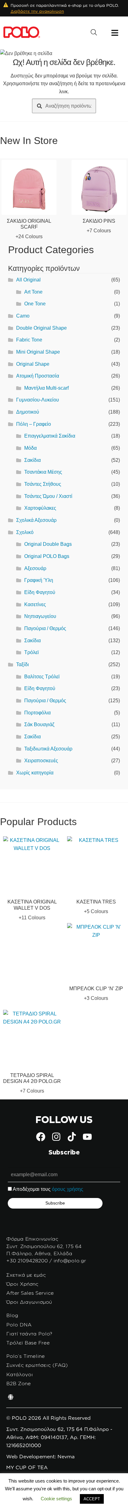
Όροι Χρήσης (22, 1284)
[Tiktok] (71, 1136)
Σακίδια (32, 460)
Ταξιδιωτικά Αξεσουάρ (48, 748)
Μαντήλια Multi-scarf (46, 388)
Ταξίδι (22, 664)
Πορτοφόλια (37, 712)
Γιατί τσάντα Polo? (29, 1333)
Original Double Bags (48, 544)
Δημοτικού (27, 412)
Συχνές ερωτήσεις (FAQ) (37, 1365)
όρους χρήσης (67, 1189)
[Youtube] (87, 1136)
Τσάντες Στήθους (42, 484)
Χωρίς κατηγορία (34, 772)
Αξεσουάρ (35, 568)
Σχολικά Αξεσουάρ (36, 520)
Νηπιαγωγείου (40, 616)
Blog (12, 1315)
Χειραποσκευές (41, 760)
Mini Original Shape (38, 352)
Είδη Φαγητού (39, 592)
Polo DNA (19, 1324)
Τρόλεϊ (31, 652)
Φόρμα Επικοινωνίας (32, 1239)
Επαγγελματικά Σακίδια (49, 436)
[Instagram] (56, 1136)
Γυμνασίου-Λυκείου (37, 399)
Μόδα (30, 448)
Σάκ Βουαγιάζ (39, 724)
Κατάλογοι (19, 1374)
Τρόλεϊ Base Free (28, 1342)
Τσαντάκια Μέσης (43, 472)
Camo (23, 315)
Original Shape (32, 364)
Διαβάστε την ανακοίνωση (37, 11)
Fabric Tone (29, 339)
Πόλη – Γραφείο (33, 424)
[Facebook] (40, 1136)
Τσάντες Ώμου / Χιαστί (48, 496)
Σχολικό (25, 532)
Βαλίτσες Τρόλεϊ (42, 676)
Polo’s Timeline (25, 1356)
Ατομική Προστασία (37, 375)
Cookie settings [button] (56, 1498)
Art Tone (33, 292)
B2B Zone (18, 1383)
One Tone (35, 303)
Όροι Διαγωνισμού (29, 1302)
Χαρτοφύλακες (40, 508)
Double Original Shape (41, 328)
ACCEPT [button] (92, 1499)
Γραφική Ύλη (38, 580)
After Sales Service (30, 1293)
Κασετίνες (35, 604)
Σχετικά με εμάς (26, 1275)
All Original (28, 279)
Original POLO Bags (46, 556)
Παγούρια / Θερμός (45, 628)
